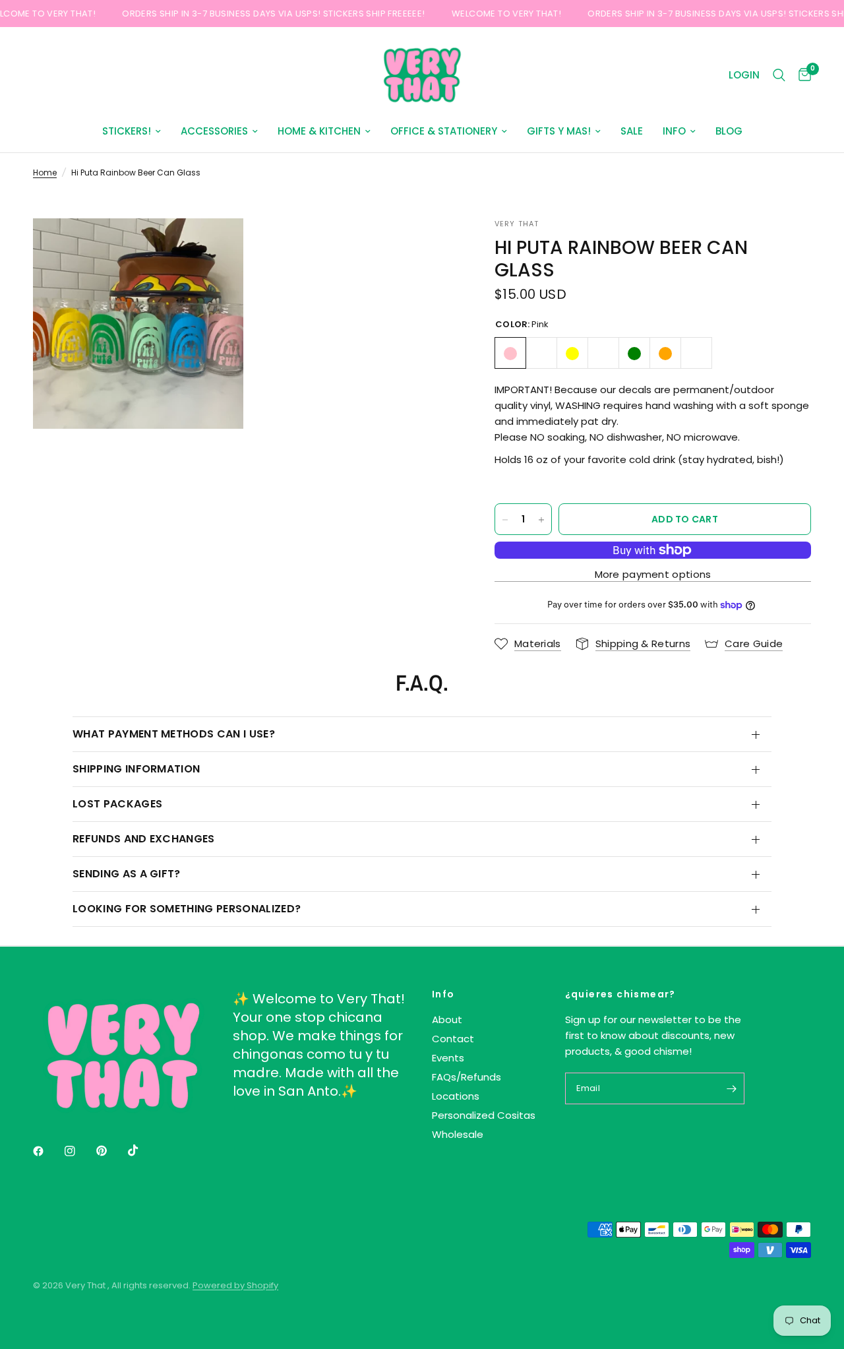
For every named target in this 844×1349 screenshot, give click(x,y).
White (541, 353)
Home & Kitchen (319, 131)
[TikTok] (142, 1150)
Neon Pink (696, 353)
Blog (728, 131)
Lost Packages (117, 803)
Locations (455, 1096)
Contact (453, 1039)
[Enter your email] (731, 1088)
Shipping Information (136, 768)
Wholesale (457, 1134)
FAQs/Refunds (466, 1077)
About (447, 1019)
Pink (510, 353)
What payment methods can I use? (174, 733)
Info (674, 131)
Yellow (572, 353)
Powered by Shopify (235, 1285)
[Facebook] (47, 1151)
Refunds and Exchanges (144, 838)
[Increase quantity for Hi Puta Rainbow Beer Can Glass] (541, 520)
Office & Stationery (443, 131)
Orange (665, 353)
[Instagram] (79, 1151)
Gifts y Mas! (559, 131)
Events (448, 1058)
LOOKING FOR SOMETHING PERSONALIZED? (187, 908)
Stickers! (126, 131)
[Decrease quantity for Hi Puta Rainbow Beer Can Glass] (505, 520)
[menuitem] (131, 131)
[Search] (779, 75)
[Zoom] (215, 246)
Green (634, 353)
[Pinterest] (110, 1151)
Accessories (214, 131)
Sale (631, 131)
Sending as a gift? (127, 873)
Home (45, 172)
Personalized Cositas (483, 1115)
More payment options (653, 574)
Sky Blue (603, 353)
